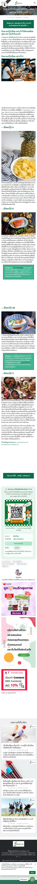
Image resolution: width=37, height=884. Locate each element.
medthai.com (15, 444)
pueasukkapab (6, 561)
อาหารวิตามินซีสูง (18, 268)
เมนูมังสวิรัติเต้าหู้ (25, 362)
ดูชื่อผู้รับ (17, 548)
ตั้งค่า (15, 869)
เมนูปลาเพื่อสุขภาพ (20, 196)
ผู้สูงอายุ (4, 860)
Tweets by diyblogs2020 (8, 693)
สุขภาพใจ (9, 860)
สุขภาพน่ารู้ (25, 750)
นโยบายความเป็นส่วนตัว (7, 867)
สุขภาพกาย (15, 860)
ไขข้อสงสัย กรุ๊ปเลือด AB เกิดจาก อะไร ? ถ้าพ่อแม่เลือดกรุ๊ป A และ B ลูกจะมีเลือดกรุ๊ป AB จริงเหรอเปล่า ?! (18, 783)
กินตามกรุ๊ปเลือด (17, 561)
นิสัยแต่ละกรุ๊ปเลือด (22, 564)
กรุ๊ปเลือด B (25, 823)
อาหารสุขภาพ (22, 860)
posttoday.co (5, 444)
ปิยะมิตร (20, 17)
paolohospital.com (22, 442)
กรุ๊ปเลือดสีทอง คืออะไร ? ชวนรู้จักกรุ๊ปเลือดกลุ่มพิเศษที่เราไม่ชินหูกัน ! (18, 746)
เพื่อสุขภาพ (5, 566)
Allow (32, 872)
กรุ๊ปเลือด (26, 17)
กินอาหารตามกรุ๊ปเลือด (8, 564)
